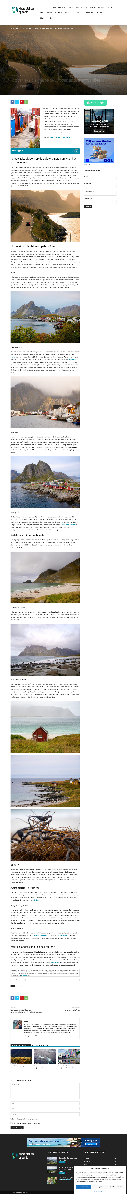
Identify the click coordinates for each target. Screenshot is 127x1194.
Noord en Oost (20, 28)
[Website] (36, 1036)
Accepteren (83, 1187)
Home (42, 13)
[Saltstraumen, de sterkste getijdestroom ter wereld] (45, 1056)
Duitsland (62, 1173)
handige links (24, 975)
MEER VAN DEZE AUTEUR (40, 1045)
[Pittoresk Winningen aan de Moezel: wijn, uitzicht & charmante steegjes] (52, 1169)
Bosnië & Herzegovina (65, 1179)
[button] (123, 1168)
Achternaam (89, 199)
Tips (51, 18)
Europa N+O (100, 13)
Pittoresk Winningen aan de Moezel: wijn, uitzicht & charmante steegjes (69, 1169)
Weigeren (100, 1187)
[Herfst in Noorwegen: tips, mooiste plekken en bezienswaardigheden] (21, 1056)
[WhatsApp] (26, 102)
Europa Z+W (88, 13)
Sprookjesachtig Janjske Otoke (68, 1177)
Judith (26, 1021)
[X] (17, 102)
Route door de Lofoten (72, 1010)
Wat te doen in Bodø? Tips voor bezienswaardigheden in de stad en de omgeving (26, 1011)
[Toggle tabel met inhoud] (75, 151)
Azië (78, 13)
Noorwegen (29, 28)
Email (86, 176)
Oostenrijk (62, 1161)
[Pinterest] (115, 7)
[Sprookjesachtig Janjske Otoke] (52, 1180)
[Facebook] (12, 102)
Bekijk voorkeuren (116, 1187)
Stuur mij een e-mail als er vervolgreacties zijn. (27, 1119)
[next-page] (15, 1072)
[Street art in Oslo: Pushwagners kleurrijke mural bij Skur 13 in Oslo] (69, 1056)
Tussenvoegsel (89, 191)
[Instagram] (111, 7)
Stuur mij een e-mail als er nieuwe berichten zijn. (27, 1123)
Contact (77, 7)
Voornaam (88, 184)
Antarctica (68, 13)
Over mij (71, 7)
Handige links (92, 7)
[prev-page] (12, 1072)
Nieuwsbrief (84, 7)
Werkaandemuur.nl (38, 979)
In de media (101, 7)
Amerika (58, 13)
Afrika (48, 13)
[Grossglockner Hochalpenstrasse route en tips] (52, 1160)
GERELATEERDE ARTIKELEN (20, 1045)
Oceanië (42, 18)
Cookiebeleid (98, 1191)
